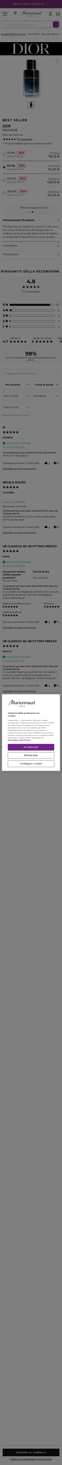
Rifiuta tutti (31, 755)
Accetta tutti (31, 747)
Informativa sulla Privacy (19, 740)
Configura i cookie (31, 763)
